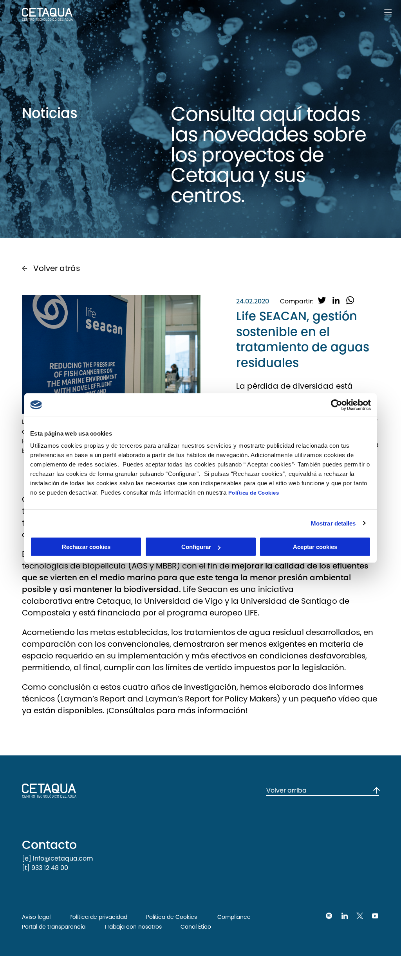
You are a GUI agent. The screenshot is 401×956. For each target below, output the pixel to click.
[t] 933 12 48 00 (45, 867)
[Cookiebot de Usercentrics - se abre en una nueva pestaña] (336, 405)
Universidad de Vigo (182, 600)
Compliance (233, 917)
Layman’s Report (93, 698)
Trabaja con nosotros (133, 927)
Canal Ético (196, 927)
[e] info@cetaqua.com (57, 858)
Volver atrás (56, 268)
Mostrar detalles (333, 523)
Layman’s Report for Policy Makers (211, 698)
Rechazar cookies (86, 546)
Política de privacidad (98, 917)
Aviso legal (36, 917)
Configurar (196, 546)
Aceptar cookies (315, 546)
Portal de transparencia (53, 927)
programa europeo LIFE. (212, 612)
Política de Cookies (253, 493)
